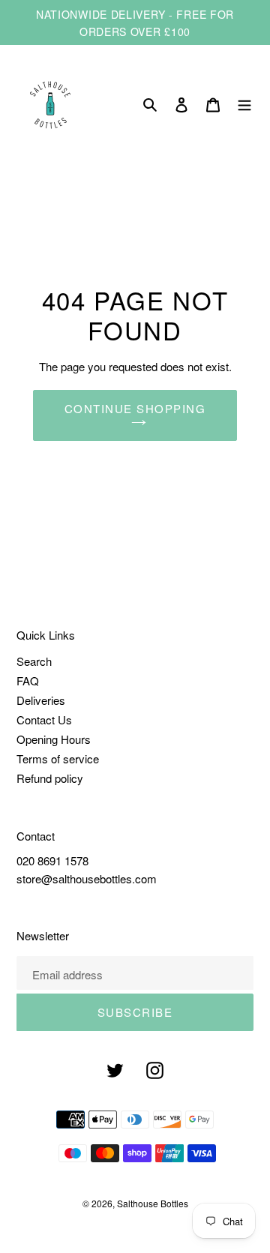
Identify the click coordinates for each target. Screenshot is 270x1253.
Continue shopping (135, 408)
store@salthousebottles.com (86, 878)
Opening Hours (53, 739)
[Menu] (244, 105)
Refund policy (49, 778)
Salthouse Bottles (152, 1203)
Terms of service (57, 758)
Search (34, 661)
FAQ (27, 680)
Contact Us (44, 719)
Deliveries (40, 700)
